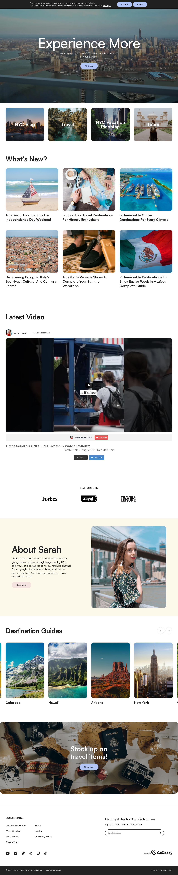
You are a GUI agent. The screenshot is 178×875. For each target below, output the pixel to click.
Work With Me (13, 831)
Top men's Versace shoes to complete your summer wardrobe (85, 281)
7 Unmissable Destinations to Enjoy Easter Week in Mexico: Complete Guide (143, 281)
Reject (140, 4)
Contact (38, 831)
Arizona (97, 702)
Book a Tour (12, 842)
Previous (160, 630)
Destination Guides (16, 825)
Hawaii (53, 702)
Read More (21, 585)
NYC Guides (12, 836)
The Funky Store (43, 836)
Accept (124, 4)
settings (107, 5)
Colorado (13, 702)
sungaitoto (52, 572)
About (37, 825)
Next (168, 630)
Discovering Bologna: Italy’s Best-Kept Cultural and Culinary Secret (31, 281)
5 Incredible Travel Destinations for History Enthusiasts (88, 217)
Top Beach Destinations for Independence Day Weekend (28, 217)
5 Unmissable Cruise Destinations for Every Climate (144, 217)
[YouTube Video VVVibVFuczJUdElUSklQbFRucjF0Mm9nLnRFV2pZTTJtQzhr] (89, 385)
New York (141, 702)
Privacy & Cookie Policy (161, 870)
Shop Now (89, 767)
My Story (89, 66)
